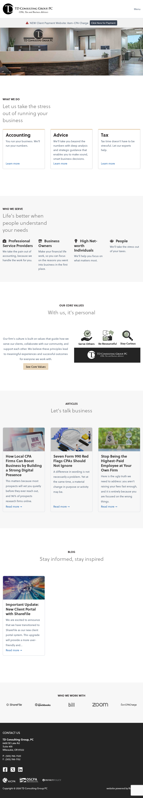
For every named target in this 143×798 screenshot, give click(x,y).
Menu (137, 9)
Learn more (24, 163)
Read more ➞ (24, 506)
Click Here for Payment (103, 23)
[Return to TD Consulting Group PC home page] (28, 9)
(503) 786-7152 (12, 759)
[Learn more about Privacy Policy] (51, 780)
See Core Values (36, 367)
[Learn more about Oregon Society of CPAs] (29, 780)
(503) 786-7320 (13, 756)
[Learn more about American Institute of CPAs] (9, 780)
